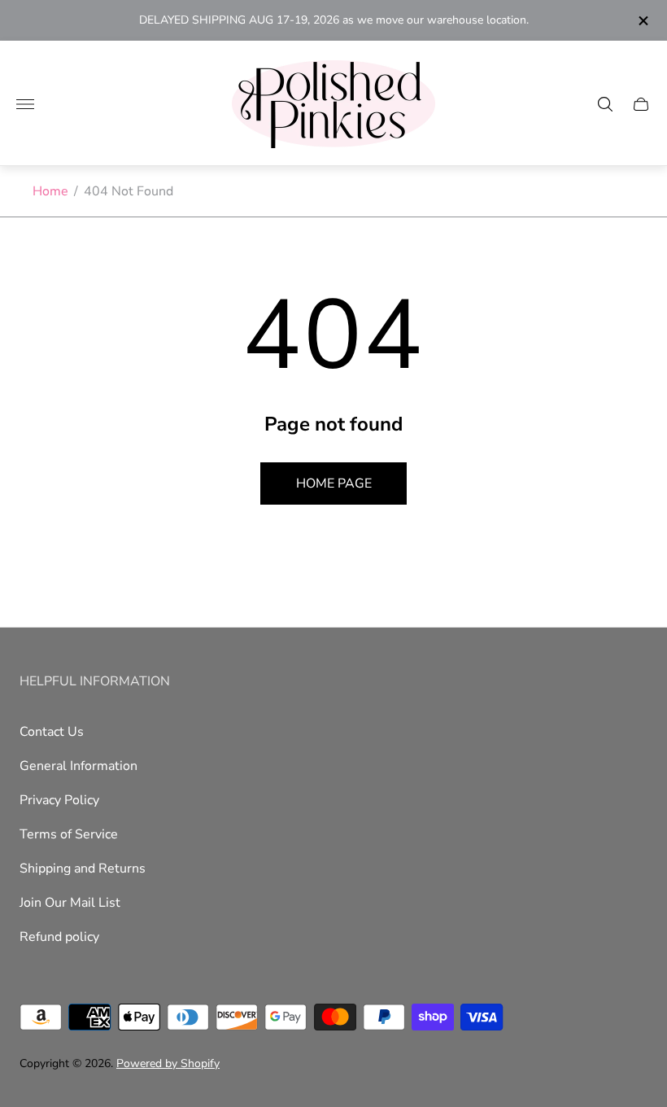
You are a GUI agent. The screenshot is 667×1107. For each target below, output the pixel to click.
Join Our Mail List (70, 903)
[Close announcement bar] (642, 21)
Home (50, 191)
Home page (334, 483)
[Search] (605, 104)
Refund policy (59, 937)
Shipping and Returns (83, 868)
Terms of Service (69, 834)
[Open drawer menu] (25, 104)
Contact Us (52, 732)
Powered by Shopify (168, 1063)
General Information (78, 766)
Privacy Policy (59, 800)
